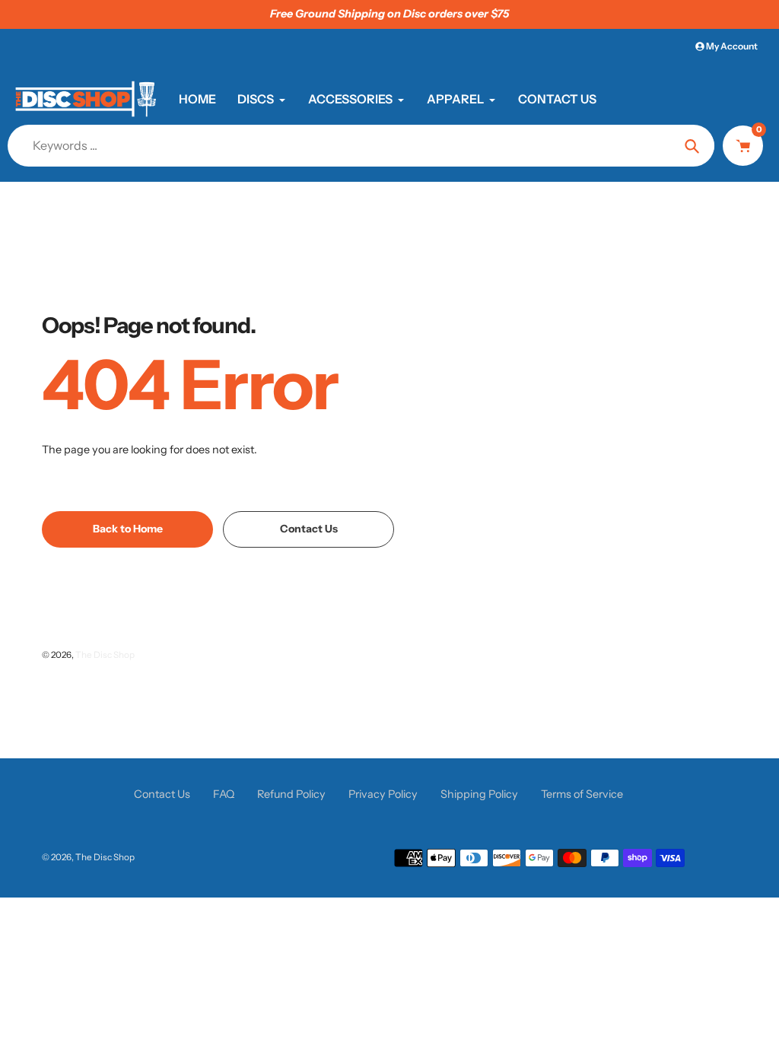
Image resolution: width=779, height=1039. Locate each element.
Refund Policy (291, 794)
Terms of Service (582, 794)
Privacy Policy (383, 794)
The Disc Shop (105, 655)
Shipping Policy (479, 794)
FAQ (223, 794)
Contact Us (162, 794)
